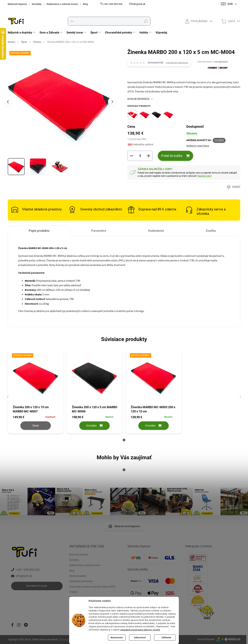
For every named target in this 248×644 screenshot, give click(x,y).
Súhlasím (166, 637)
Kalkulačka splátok (143, 144)
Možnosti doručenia (197, 146)
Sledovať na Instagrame (127, 526)
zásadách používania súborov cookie (140, 629)
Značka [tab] (211, 230)
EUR (230, 4)
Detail (36, 425)
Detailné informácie (138, 99)
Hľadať (145, 21)
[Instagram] (19, 625)
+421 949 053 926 (28, 569)
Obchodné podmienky (81, 581)
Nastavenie (117, 637)
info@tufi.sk (24, 576)
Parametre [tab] (98, 230)
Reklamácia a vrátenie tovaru (62, 4)
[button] (124, 440)
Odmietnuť (140, 637)
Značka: (213, 76)
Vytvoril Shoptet (205, 639)
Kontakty (37, 4)
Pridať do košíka (171, 155)
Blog (85, 4)
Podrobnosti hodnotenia (177, 63)
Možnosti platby (77, 576)
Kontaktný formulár (36, 585)
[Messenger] (26, 625)
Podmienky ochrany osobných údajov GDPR (92, 586)
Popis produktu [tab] (39, 230)
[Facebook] (12, 625)
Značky (73, 592)
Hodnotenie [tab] (156, 230)
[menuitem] (22, 32)
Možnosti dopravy (17, 4)
